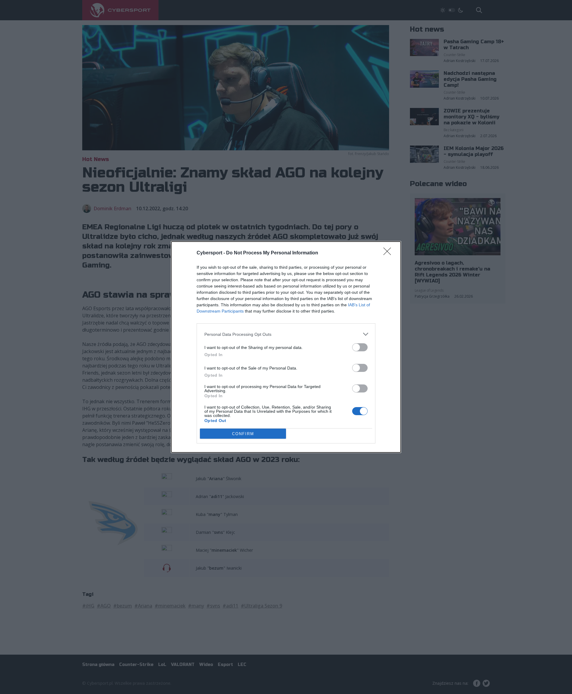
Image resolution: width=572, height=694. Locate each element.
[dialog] (286, 347)
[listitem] (286, 334)
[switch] (360, 347)
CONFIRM (243, 434)
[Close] (389, 253)
